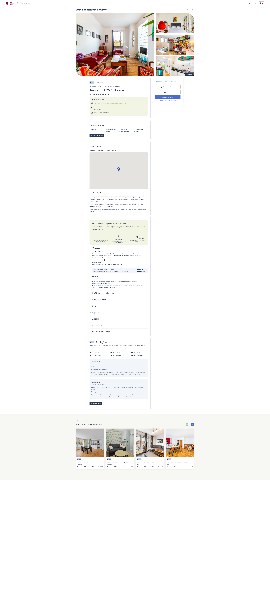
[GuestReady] (10, 3)
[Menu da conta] (261, 3)
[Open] (31, 3)
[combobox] (24, 3)
